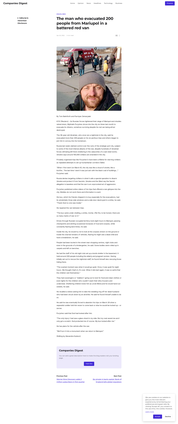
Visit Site (89, 364)
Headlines (97, 3)
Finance (170, 3)
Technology (108, 3)
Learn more (149, 412)
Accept (157, 416)
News (89, 3)
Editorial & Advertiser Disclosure (23, 20)
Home (72, 3)
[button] (119, 35)
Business (119, 3)
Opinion (81, 3)
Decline (168, 416)
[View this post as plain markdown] (117, 35)
